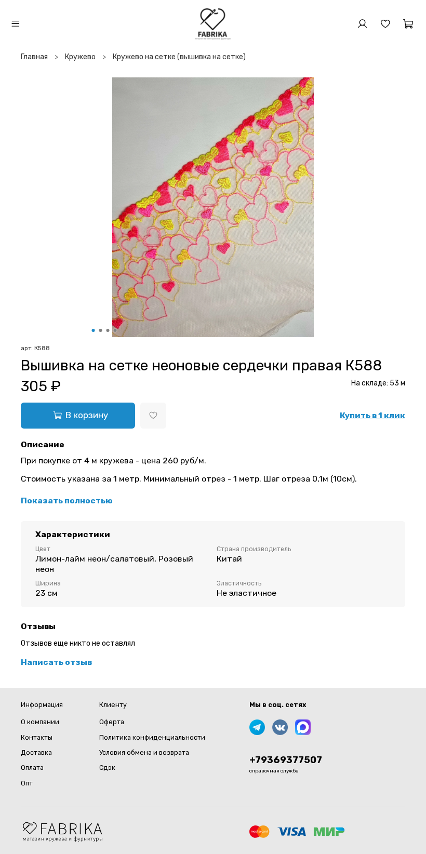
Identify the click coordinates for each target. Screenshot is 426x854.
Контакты (36, 737)
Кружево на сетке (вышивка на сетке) (179, 56)
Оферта (111, 722)
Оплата (32, 767)
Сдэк (107, 767)
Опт (27, 783)
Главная (34, 56)
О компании (40, 722)
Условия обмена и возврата (144, 752)
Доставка (36, 752)
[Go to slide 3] (108, 330)
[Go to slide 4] (115, 330)
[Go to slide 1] (93, 330)
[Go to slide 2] (100, 330)
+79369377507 (285, 760)
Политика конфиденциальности (152, 737)
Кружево (80, 56)
